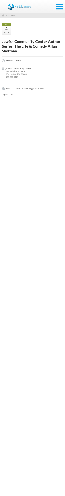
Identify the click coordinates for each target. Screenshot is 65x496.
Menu (59, 6)
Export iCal (7, 94)
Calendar (12, 15)
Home (3, 15)
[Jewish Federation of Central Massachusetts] (19, 8)
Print (8, 88)
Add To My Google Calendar (30, 88)
